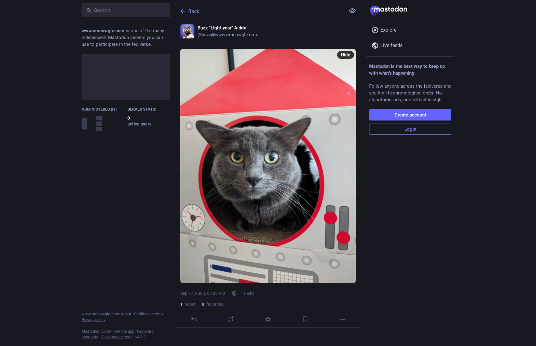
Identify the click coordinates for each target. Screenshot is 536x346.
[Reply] (194, 319)
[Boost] (230, 319)
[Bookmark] (305, 319)
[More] (342, 319)
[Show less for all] (352, 10)
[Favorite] (268, 319)
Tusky (248, 293)
